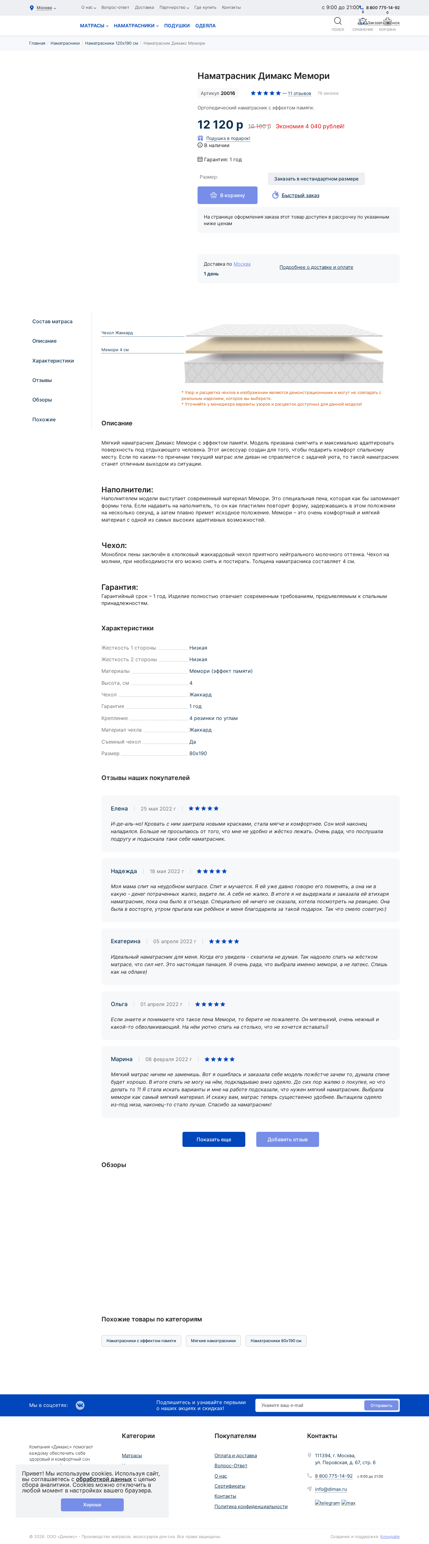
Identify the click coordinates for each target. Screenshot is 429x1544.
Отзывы (42, 380)
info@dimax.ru (331, 1489)
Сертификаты (230, 1486)
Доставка (144, 7)
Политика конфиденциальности (251, 1506)
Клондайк (390, 1536)
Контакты (231, 7)
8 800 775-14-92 (334, 1476)
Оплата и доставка (236, 1455)
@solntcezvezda (277, 1198)
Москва (242, 264)
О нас (87, 7)
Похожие (44, 419)
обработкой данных (104, 1479)
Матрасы (132, 1455)
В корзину (232, 195)
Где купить (205, 7)
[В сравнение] (173, 81)
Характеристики (53, 360)
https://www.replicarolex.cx (32, 1391)
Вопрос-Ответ (231, 1466)
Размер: (209, 177)
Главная (37, 43)
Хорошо (92, 1504)
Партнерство (173, 7)
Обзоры (42, 399)
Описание (44, 341)
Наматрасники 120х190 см (111, 43)
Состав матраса (52, 321)
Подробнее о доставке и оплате (316, 267)
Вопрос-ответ (115, 7)
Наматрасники (65, 43)
